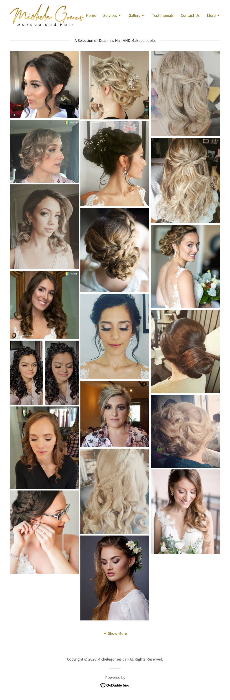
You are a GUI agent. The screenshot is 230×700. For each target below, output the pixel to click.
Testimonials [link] (163, 15)
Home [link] (91, 15)
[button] (112, 16)
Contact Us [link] (190, 15)
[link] (47, 14)
